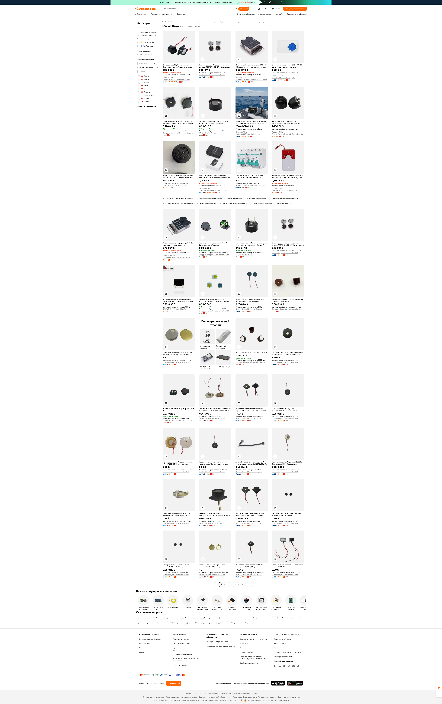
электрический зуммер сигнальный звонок (234, 618)
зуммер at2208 (193, 623)
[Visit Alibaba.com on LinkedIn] (279, 666)
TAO (238, 693)
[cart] (266, 9)
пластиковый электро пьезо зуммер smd (179, 198)
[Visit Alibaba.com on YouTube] (293, 666)
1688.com (197, 693)
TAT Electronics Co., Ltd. (207, 133)
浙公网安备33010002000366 (258, 700)
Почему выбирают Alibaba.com (150, 639)
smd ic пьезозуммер (235, 198)
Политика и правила (180, 665)
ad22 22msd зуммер (190, 618)
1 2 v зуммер (177, 623)
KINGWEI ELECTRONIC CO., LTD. (174, 185)
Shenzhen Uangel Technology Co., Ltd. (213, 190)
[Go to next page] (252, 584)
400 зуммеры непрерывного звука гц (235, 203)
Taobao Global (230, 693)
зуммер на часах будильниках (244, 623)
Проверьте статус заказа (283, 648)
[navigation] (147, 303)
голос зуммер (172, 618)
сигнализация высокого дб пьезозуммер (153, 623)
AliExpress (188, 693)
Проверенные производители (217, 642)
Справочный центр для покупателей (253, 639)
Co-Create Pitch (145, 643)
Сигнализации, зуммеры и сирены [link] (260, 22)
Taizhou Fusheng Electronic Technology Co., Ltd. (288, 134)
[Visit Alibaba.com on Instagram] (289, 666)
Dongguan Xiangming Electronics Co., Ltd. (178, 133)
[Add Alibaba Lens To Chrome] (173, 683)
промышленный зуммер (264, 618)
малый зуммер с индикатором (288, 618)
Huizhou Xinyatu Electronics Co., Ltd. (212, 75)
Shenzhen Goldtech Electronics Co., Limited (251, 80)
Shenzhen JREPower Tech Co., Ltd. (248, 134)
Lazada (221, 693)
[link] (439, 682)
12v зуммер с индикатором (257, 198)
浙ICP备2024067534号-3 (280, 700)
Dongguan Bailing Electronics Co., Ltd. (176, 80)
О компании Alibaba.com (148, 634)
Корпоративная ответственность (151, 648)
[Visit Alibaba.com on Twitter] (284, 666)
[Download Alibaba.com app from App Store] (278, 683)
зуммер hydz (209, 623)
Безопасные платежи (181, 639)
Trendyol (245, 693)
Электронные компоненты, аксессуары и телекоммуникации (193, 22)
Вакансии (142, 652)
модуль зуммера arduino (208, 203)
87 (247, 584)
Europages (254, 693)
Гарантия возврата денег (182, 643)
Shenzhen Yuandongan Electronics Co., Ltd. (178, 258)
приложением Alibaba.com (258, 683)
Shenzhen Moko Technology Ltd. (283, 78)
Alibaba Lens (151, 683)
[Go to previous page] (215, 584)
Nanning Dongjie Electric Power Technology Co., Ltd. (252, 185)
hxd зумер (223, 623)
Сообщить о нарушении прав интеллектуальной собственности (253, 658)
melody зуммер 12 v (284, 203)
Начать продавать (280, 643)
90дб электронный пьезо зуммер (210, 198)
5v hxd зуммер (209, 618)
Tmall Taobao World (210, 693)
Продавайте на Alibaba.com (284, 639)
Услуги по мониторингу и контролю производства (186, 660)
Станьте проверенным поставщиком (287, 652)
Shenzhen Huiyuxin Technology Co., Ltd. (286, 190)
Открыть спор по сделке (249, 648)
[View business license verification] (242, 700)
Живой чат (244, 643)
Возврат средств (246, 652)
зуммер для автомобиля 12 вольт (150, 618)
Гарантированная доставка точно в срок (186, 649)
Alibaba (164, 22)
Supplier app (226, 683)
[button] (236, 8)
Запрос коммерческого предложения (220, 646)
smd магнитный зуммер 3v (263, 203)
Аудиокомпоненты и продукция (232, 22)
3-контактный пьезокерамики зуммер (285, 198)
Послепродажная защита (182, 654)
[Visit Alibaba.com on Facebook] (275, 666)
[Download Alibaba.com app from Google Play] (295, 683)
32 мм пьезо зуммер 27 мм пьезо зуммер (179, 203)
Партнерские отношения (283, 657)
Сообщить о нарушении (249, 663)
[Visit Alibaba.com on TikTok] (298, 666)
